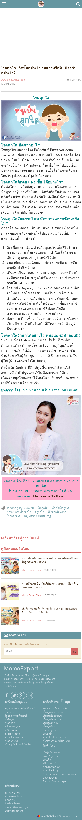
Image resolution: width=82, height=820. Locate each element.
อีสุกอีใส (39, 512)
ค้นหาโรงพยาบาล (14, 737)
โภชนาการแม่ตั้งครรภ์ (16, 716)
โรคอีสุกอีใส (13, 516)
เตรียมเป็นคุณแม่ (16, 702)
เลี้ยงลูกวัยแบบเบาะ (53, 712)
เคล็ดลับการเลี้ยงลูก (56, 702)
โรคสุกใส (43, 508)
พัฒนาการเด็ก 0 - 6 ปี (55, 708)
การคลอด (10, 723)
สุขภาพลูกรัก (49, 730)
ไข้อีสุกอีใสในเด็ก (57, 512)
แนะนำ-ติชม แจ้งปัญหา (17, 807)
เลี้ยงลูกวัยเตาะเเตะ (52, 716)
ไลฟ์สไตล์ (49, 745)
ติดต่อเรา (10, 800)
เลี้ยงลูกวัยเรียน (50, 723)
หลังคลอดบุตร (12, 726)
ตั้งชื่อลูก (9, 719)
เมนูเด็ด (47, 760)
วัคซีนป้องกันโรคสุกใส (19, 512)
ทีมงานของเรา (12, 793)
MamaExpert (41, 4)
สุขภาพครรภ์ (11, 712)
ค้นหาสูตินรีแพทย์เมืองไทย (18, 744)
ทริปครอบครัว (50, 763)
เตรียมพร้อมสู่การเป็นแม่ (20, 538)
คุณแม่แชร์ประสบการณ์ (55, 737)
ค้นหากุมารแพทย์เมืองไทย (56, 741)
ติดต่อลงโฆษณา (13, 803)
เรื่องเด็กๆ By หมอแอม (20, 508)
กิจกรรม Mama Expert (55, 781)
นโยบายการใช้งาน (14, 796)
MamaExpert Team (15, 80)
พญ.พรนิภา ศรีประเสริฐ (37, 516)
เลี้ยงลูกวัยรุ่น (49, 726)
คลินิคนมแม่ (11, 730)
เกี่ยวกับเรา (12, 786)
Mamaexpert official (49, 495)
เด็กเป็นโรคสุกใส (60, 508)
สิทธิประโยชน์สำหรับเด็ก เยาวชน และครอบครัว (59, 776)
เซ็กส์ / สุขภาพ (50, 756)
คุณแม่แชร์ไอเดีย (51, 767)
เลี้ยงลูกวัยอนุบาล (52, 719)
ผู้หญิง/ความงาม (51, 752)
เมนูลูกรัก (47, 734)
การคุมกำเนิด (12, 741)
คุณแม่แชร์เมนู (50, 770)
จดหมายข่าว (17, 635)
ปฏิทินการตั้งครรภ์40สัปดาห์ (19, 708)
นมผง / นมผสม (13, 734)
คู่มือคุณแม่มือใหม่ (15, 549)
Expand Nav (4, 4)
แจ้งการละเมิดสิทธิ (14, 811)
